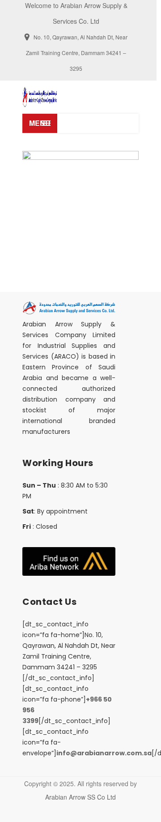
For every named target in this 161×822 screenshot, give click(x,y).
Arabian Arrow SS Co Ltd (80, 796)
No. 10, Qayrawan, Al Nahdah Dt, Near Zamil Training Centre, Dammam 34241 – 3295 (76, 52)
